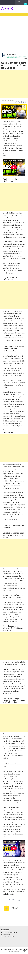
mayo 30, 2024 (5, 100)
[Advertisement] (14, 33)
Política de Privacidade (10, 932)
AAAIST (8, 8)
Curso (12, 100)
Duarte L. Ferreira (15, 908)
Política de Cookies (8, 936)
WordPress (11, 949)
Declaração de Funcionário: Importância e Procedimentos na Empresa (16, 56)
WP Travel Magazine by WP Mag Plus (18, 950)
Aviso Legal (6, 934)
